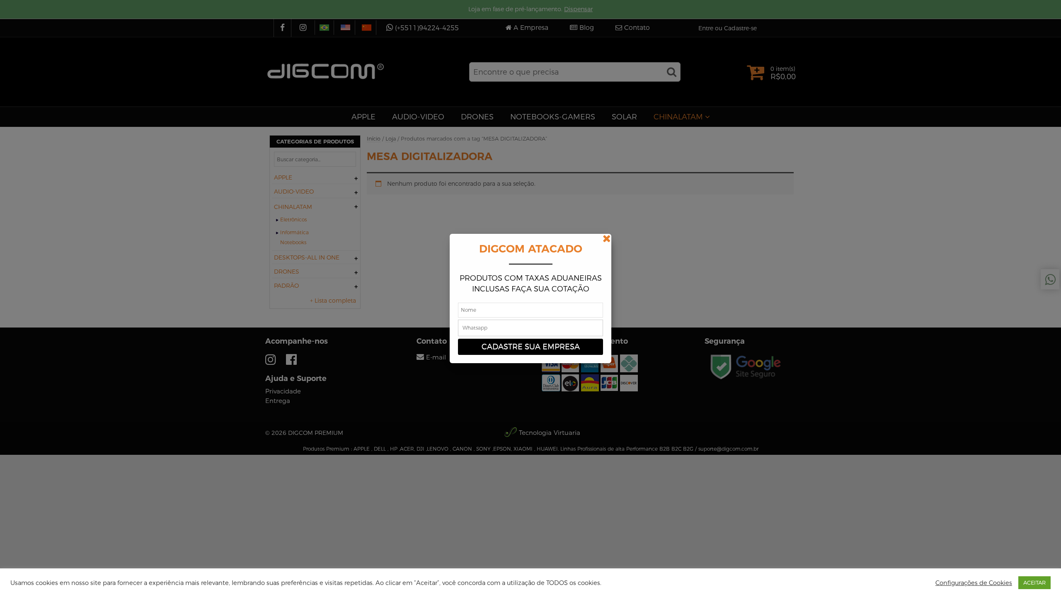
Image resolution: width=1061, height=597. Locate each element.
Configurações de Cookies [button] (973, 583)
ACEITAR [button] (1034, 582)
